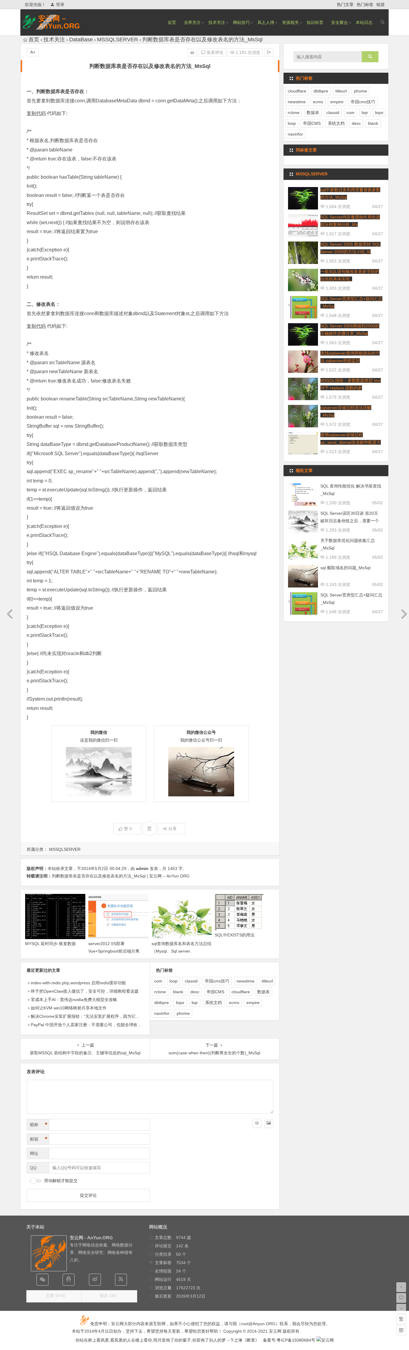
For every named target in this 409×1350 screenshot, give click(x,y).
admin (142, 868)
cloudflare (240, 991)
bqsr (180, 1002)
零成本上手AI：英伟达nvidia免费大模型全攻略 (74, 999)
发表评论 (214, 52)
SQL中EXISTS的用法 (235, 935)
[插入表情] (256, 1123)
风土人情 (265, 22)
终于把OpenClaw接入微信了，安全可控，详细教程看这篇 (85, 991)
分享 (172, 828)
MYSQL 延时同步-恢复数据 (50, 943)
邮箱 (38, 1139)
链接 (380, 4)
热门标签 (365, 4)
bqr (195, 1002)
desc (194, 991)
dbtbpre (161, 1002)
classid (191, 981)
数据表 (263, 991)
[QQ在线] (69, 1280)
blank (178, 991)
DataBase (81, 39)
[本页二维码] (401, 1330)
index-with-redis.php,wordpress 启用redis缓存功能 (78, 982)
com (158, 981)
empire (253, 1002)
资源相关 (290, 22)
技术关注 (216, 22)
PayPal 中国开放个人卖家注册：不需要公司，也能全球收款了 (88, 1024)
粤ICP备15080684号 (296, 1340)
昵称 (38, 1124)
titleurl (267, 981)
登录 (60, 4)
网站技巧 (241, 22)
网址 (34, 1153)
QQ (33, 1167)
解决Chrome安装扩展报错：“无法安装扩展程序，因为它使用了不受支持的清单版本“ (109, 1016)
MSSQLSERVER (117, 39)
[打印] (192, 52)
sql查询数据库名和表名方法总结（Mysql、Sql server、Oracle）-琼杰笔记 (181, 951)
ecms (234, 1002)
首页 (172, 22)
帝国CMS (215, 991)
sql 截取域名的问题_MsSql (345, 567)
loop (173, 981)
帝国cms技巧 (217, 981)
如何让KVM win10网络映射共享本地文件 (69, 1008)
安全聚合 (339, 22)
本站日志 (364, 22)
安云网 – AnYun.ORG (59, 22)
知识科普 (315, 22)
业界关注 (192, 22)
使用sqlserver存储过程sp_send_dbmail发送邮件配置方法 (350, 442)
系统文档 (213, 1002)
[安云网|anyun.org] (325, 1340)
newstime (246, 981)
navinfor (161, 1013)
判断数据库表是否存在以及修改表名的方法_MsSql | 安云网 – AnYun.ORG (121, 876)
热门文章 (345, 4)
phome (183, 1013)
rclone (160, 991)
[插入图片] (268, 1123)
